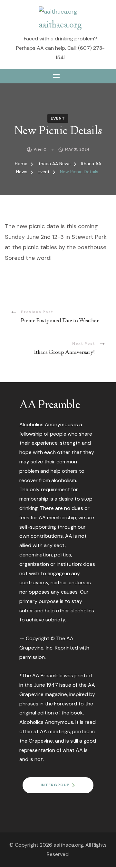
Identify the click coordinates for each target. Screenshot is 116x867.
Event (58, 118)
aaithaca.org (60, 25)
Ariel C (40, 149)
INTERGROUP (55, 785)
